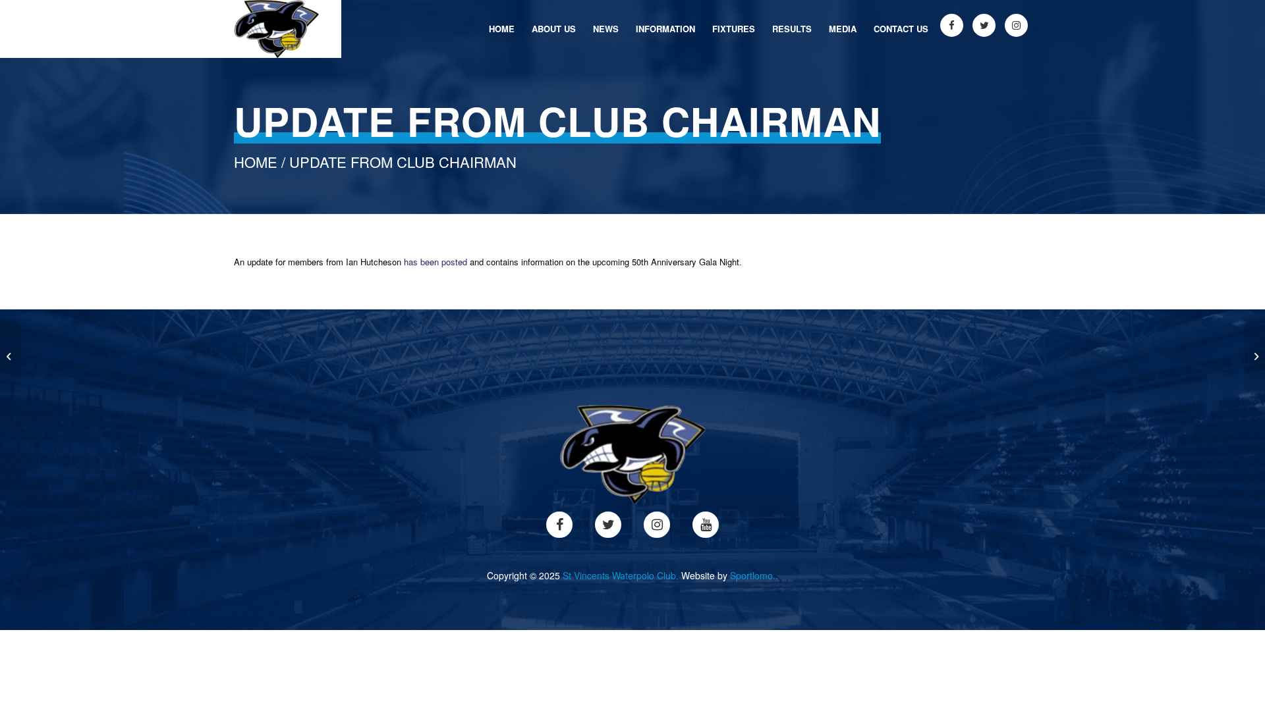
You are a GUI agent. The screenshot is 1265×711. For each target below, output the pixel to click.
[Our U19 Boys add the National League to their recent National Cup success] (10, 355)
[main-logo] (276, 29)
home (255, 161)
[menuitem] (501, 29)
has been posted (435, 261)
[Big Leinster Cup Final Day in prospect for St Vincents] (1255, 355)
